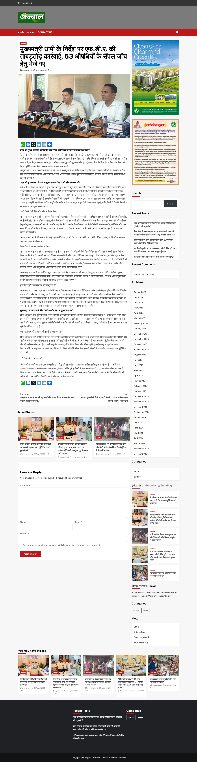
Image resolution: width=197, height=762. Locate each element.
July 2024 (138, 422)
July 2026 (138, 297)
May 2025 (138, 370)
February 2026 (141, 323)
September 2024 (141, 412)
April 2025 (139, 375)
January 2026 (140, 328)
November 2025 (141, 339)
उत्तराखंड (30, 32)
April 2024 (139, 438)
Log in (136, 626)
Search (136, 193)
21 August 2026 (39, 454)
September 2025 (141, 349)
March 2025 (139, 381)
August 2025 (140, 354)
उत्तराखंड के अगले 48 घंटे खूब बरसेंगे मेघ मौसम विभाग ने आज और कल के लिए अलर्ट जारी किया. (47, 397)
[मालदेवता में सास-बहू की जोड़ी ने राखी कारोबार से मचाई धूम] (140, 572)
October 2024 (140, 407)
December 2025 (141, 334)
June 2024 (138, 428)
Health (137, 471)
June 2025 (138, 365)
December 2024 (141, 396)
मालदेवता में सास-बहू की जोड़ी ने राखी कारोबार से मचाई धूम (154, 256)
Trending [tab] (166, 485)
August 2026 (140, 292)
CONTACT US (45, 32)
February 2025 (141, 386)
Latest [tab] (138, 485)
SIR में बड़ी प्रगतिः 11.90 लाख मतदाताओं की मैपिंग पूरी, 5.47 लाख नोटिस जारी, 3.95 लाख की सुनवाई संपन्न (155, 250)
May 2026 (138, 307)
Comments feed (141, 637)
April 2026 (139, 313)
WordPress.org (141, 642)
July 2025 (138, 360)
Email (78, 522)
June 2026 (138, 302)
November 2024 (141, 401)
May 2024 (138, 433)
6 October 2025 (41, 70)
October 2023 (140, 454)
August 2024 (140, 417)
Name (23, 522)
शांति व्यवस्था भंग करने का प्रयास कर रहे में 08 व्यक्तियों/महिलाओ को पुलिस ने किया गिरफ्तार (111, 447)
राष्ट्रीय (21, 32)
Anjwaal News (27, 70)
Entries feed (140, 632)
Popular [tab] (151, 485)
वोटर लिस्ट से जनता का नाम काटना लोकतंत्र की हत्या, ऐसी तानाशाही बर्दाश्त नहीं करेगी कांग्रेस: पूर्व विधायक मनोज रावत (154, 233)
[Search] (177, 32)
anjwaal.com (26, 454)
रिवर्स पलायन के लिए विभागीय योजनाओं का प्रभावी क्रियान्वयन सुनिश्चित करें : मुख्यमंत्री (35, 447)
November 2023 (141, 448)
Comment (25, 485)
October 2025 (140, 344)
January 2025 (140, 391)
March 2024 (139, 443)
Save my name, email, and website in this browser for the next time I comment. (62, 545)
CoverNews (107, 757)
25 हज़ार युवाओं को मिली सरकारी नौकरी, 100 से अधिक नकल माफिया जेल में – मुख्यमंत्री (103, 397)
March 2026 (139, 318)
